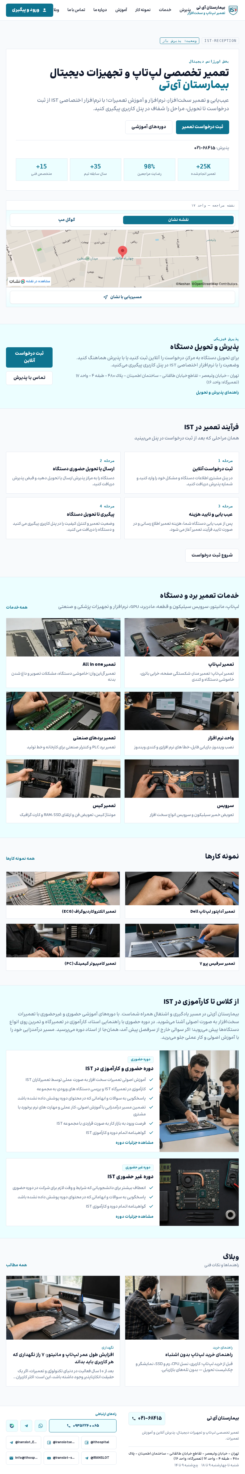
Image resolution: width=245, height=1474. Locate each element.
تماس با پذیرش (29, 378)
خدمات (165, 10)
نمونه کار (143, 10)
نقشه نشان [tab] (178, 220)
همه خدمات (16, 608)
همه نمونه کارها (20, 859)
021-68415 (204, 148)
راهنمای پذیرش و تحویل (217, 393)
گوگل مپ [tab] (66, 220)
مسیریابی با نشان (126, 297)
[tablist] (122, 220)
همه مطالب (16, 1265)
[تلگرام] (26, 1426)
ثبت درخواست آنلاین (29, 357)
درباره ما (100, 10)
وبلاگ (54, 10)
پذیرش (185, 10)
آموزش (121, 10)
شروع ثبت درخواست (212, 555)
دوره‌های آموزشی (148, 127)
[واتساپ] (41, 1426)
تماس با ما (76, 10)
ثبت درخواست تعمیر (202, 127)
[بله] (12, 1426)
